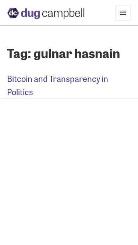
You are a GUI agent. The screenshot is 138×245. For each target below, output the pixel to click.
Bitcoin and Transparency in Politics (57, 85)
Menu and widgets (123, 20)
